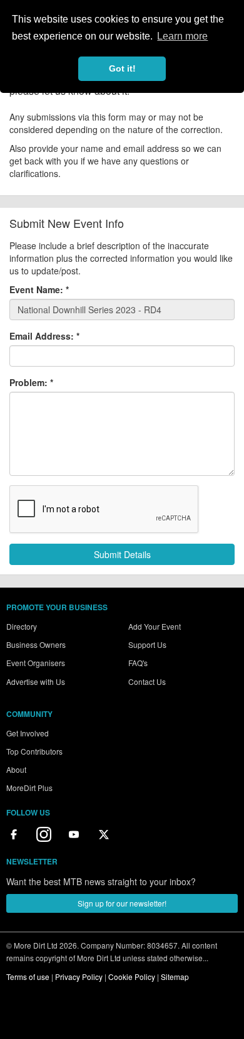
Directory (21, 626)
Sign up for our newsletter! (122, 903)
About (16, 769)
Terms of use (27, 976)
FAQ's (138, 662)
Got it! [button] (122, 68)
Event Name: (39, 289)
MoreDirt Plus (29, 787)
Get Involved (27, 733)
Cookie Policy (131, 976)
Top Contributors (34, 751)
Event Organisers (35, 662)
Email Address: (44, 336)
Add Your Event (154, 626)
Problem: (31, 382)
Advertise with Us (35, 681)
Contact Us (147, 681)
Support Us (147, 644)
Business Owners (36, 644)
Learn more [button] (182, 36)
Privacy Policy (79, 976)
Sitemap (175, 976)
